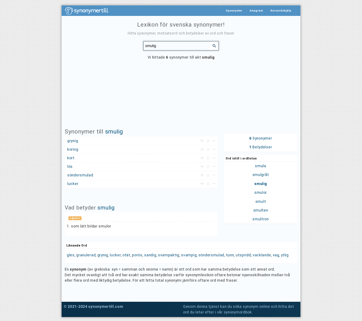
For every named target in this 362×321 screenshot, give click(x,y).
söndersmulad (211, 255)
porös (137, 255)
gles (71, 255)
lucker (115, 255)
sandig (150, 255)
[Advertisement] (181, 97)
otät (126, 255)
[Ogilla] (214, 141)
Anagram (256, 10)
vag (276, 255)
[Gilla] (202, 141)
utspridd (243, 255)
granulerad (86, 255)
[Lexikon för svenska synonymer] (89, 11)
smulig (114, 131)
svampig (189, 255)
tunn (230, 255)
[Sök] (214, 45)
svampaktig (168, 255)
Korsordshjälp (280, 10)
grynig (102, 255)
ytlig (285, 255)
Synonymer (234, 10)
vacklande (262, 255)
